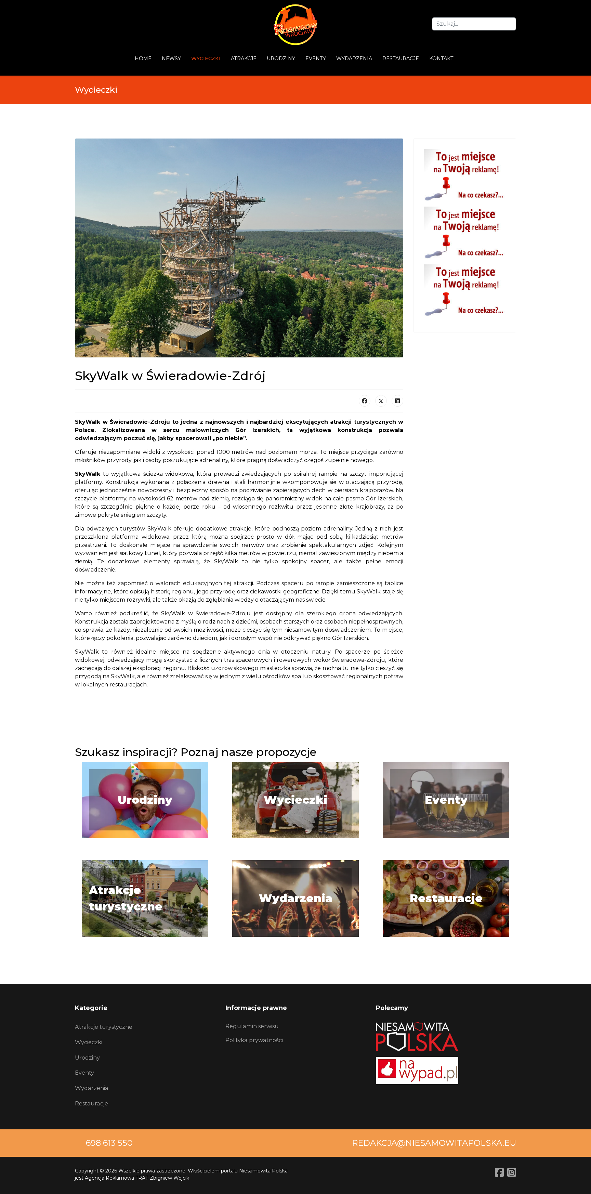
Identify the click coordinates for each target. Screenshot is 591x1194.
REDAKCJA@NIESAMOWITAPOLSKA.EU (434, 1143)
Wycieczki (206, 58)
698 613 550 (109, 1143)
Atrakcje (244, 58)
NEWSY (171, 58)
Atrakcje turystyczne (103, 1026)
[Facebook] (364, 401)
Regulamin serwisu (252, 1026)
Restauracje (400, 58)
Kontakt (441, 58)
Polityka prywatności (254, 1040)
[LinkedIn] (397, 401)
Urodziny (281, 58)
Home (143, 58)
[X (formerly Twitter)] (381, 401)
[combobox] (474, 23)
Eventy (315, 58)
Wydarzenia (354, 58)
